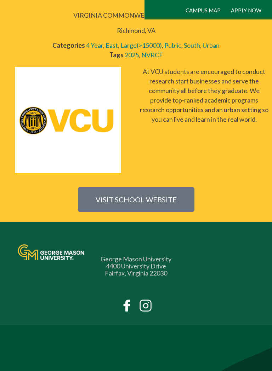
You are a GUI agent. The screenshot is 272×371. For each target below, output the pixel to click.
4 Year (94, 45)
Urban (211, 45)
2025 (132, 55)
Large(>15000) (141, 45)
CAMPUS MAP (203, 10)
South (192, 45)
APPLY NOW (246, 10)
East (112, 45)
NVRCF (152, 55)
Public (172, 45)
